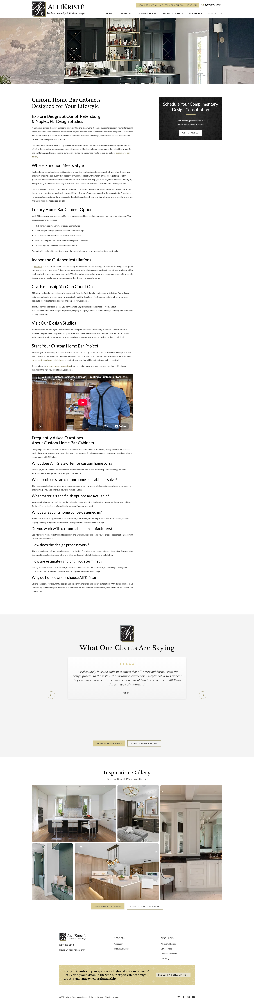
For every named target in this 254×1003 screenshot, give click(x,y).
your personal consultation (59, 366)
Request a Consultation (173, 975)
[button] (125, 14)
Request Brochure (169, 953)
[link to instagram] (188, 997)
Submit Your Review (144, 743)
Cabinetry (118, 943)
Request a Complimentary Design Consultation (168, 5)
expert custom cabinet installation (47, 360)
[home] (58, 9)
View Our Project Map (145, 906)
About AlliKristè (168, 943)
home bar (38, 266)
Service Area (166, 948)
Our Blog (165, 958)
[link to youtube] (193, 997)
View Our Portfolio (107, 906)
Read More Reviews (109, 743)
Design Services (121, 948)
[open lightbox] (74, 813)
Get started (190, 132)
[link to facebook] (183, 997)
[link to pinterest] (178, 997)
